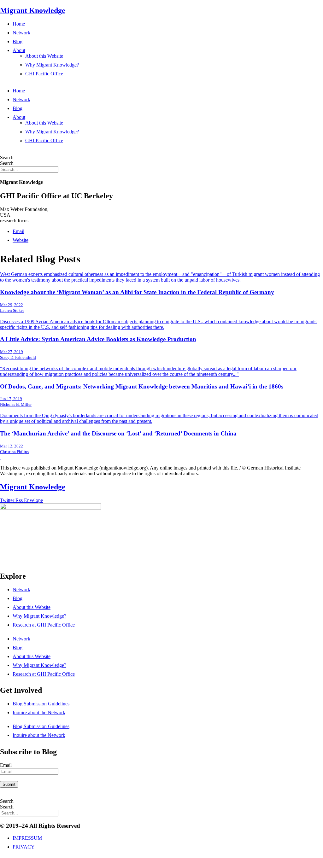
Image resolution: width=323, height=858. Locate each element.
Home (19, 23)
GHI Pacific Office (44, 73)
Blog (17, 41)
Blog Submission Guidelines (41, 703)
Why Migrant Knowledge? (52, 64)
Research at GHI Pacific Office (44, 624)
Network (21, 32)
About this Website (44, 56)
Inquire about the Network (39, 712)
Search (7, 157)
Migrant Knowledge (32, 10)
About (19, 50)
